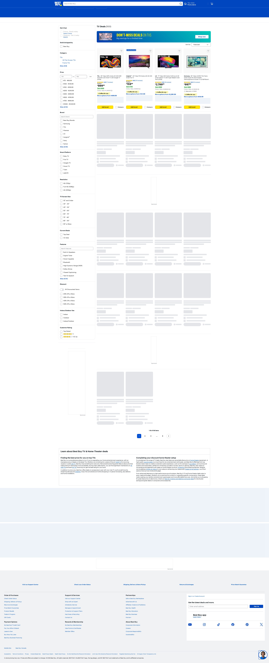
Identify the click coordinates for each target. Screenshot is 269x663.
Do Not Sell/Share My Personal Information (79, 654)
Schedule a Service (71, 605)
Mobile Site (7, 648)
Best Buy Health (131, 608)
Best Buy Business (131, 614)
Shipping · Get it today (71, 35)
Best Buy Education (132, 611)
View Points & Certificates (73, 628)
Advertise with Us (131, 601)
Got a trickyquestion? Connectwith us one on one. (249, 655)
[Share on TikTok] (218, 624)
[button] (190, 4)
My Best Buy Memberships (73, 625)
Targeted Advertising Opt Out (127, 654)
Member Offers (69, 631)
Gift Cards (7, 617)
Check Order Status (10, 598)
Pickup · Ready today (70, 31)
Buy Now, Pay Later (10, 634)
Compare (121, 107)
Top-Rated (67, 331)
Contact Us (68, 617)
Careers (128, 628)
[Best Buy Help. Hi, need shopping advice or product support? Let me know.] (262, 654)
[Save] (121, 51)
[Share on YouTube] (190, 624)
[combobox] (201, 44)
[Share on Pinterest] (247, 624)
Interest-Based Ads (36, 654)
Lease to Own (8, 631)
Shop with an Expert (71, 601)
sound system (148, 462)
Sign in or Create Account (196, 596)
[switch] (62, 289)
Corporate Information (133, 625)
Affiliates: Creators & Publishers (135, 605)
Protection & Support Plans (73, 611)
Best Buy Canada (21, 648)
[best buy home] (58, 4)
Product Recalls (9, 611)
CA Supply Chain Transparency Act (146, 654)
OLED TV (118, 462)
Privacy (27, 654)
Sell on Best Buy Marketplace (135, 598)
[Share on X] (261, 624)
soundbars (192, 464)
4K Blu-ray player (151, 469)
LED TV (73, 464)
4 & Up (75, 337)
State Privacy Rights (47, 654)
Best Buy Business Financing (13, 638)
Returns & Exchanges (11, 605)
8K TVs (74, 467)
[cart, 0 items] (212, 4)
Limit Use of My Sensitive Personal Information (105, 654)
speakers (78, 472)
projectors (181, 467)
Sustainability (130, 634)
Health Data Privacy (60, 654)
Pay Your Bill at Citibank (11, 628)
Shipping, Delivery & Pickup (13, 601)
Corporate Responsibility (133, 631)
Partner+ (128, 617)
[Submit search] (181, 4)
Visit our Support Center (72, 598)
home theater (194, 460)
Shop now (202, 37)
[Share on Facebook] (233, 624)
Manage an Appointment (73, 608)
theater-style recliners (192, 469)
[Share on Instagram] (204, 624)
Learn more (197, 617)
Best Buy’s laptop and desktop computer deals (179, 479)
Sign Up (256, 606)
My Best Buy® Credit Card (12, 625)
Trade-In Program (9, 614)
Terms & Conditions (18, 654)
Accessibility (7, 654)
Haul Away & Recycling (72, 614)
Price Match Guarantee (11, 608)
